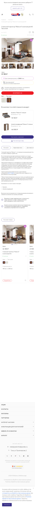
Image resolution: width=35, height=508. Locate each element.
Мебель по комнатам (9, 431)
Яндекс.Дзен (28, 456)
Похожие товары (8, 219)
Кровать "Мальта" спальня (18, 112)
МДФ (12, 173)
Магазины (4, 413)
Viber (19, 456)
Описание (6, 147)
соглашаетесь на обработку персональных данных (16, 493)
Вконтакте (7, 456)
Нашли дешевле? (9, 82)
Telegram (11, 456)
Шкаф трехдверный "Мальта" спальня (22, 124)
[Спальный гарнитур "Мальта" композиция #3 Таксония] (17, 50)
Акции (3, 404)
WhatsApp (23, 456)
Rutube (15, 456)
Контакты (4, 409)
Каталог (4, 435)
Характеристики (17, 147)
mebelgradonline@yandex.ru (19, 447)
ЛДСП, (9, 173)
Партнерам (5, 418)
